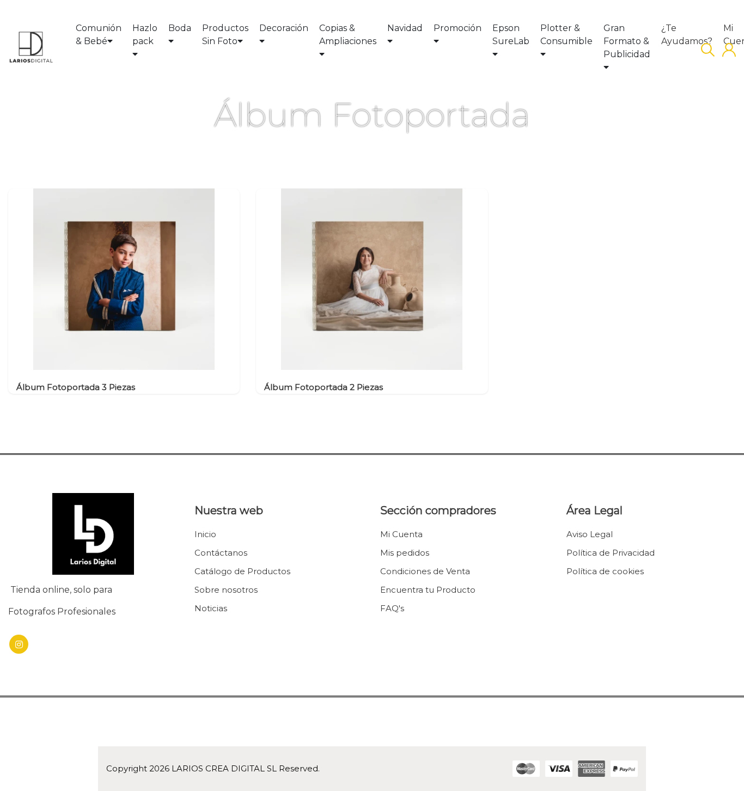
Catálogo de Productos (242, 571)
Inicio (205, 534)
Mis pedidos (404, 552)
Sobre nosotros (226, 590)
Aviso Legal (589, 534)
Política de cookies (605, 571)
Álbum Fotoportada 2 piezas (323, 387)
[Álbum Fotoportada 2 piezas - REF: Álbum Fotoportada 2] (371, 278)
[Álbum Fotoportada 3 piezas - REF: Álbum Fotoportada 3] (124, 278)
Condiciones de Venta (425, 571)
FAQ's (392, 608)
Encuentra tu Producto (427, 590)
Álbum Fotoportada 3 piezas (75, 387)
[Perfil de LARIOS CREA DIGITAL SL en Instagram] (18, 644)
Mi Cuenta (401, 534)
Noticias (210, 608)
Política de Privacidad (610, 552)
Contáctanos (220, 552)
